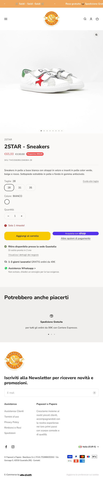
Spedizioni (9, 433)
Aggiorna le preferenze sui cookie (82, 474)
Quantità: (9, 209)
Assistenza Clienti (14, 411)
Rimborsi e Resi (12, 427)
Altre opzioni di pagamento (75, 238)
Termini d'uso (11, 416)
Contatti (36, 460)
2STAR (8, 139)
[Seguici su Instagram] (13, 447)
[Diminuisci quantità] (8, 216)
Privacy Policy (11, 422)
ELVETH (29, 475)
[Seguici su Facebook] (6, 447)
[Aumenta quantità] (21, 216)
